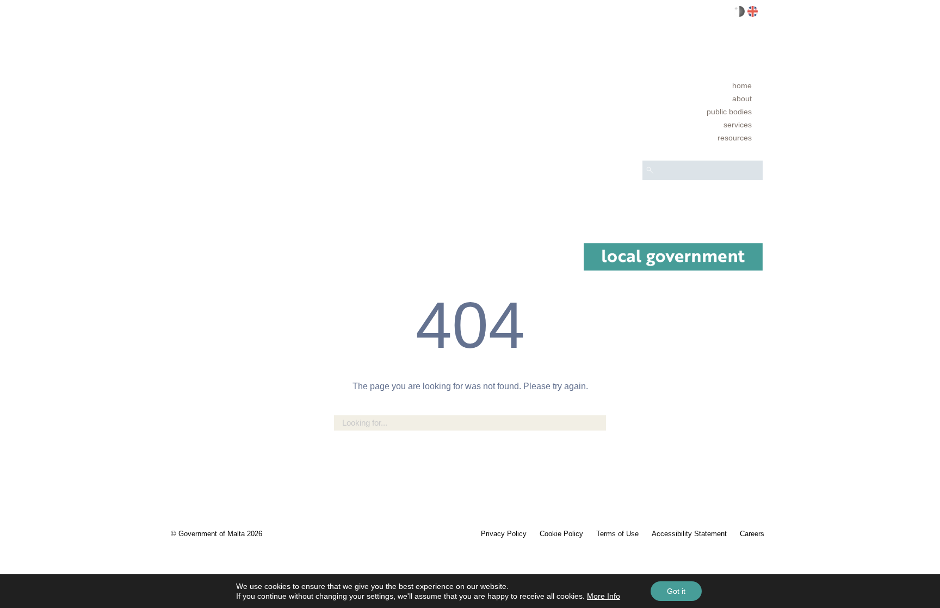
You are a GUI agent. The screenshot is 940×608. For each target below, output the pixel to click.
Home (742, 85)
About (742, 98)
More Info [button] (603, 596)
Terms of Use (617, 533)
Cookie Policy (561, 533)
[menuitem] (702, 85)
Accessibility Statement (689, 533)
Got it (676, 591)
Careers (752, 533)
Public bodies (729, 111)
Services (737, 124)
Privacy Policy (504, 533)
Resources (735, 137)
